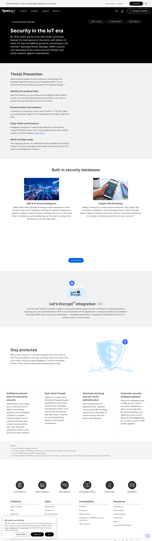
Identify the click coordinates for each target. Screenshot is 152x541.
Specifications (134, 21)
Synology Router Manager (23, 22)
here (43, 453)
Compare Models (115, 21)
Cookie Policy (25, 528)
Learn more (39, 133)
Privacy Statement (11, 528)
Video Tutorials (96, 21)
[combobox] (115, 4)
